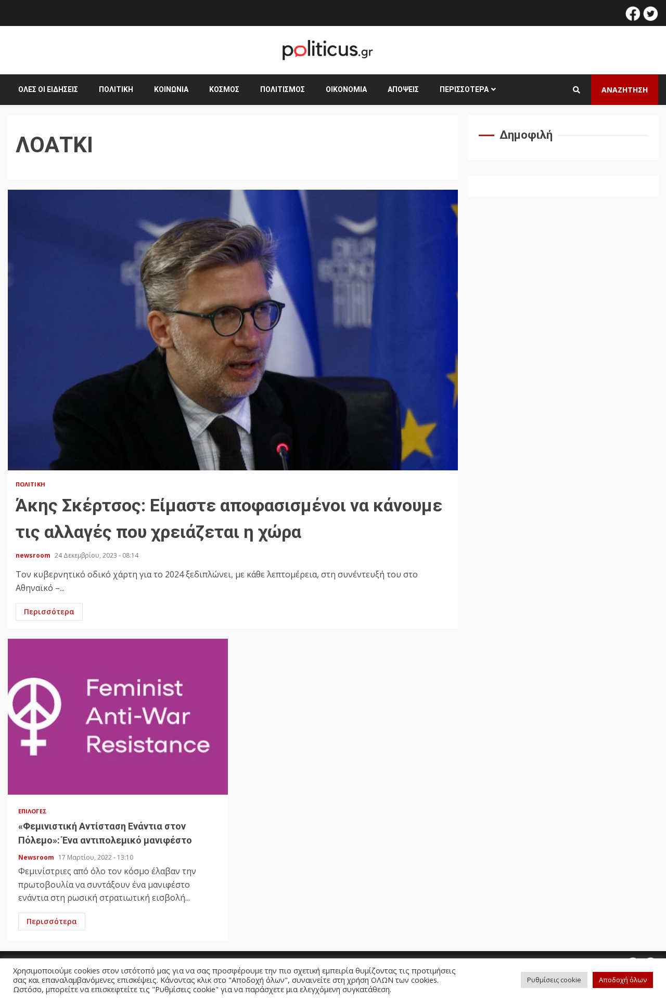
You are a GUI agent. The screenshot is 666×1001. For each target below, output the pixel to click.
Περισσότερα (464, 89)
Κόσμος (224, 89)
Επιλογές (32, 811)
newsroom (34, 555)
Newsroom (37, 857)
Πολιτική (116, 89)
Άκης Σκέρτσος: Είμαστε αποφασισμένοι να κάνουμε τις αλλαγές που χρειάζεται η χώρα (233, 330)
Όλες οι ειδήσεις (48, 89)
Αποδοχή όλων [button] (623, 979)
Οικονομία (346, 89)
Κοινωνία (171, 89)
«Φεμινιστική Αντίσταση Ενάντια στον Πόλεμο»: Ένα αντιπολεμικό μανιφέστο (118, 717)
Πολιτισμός (282, 89)
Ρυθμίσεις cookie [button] (554, 979)
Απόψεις (403, 89)
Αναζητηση (624, 90)
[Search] (576, 90)
